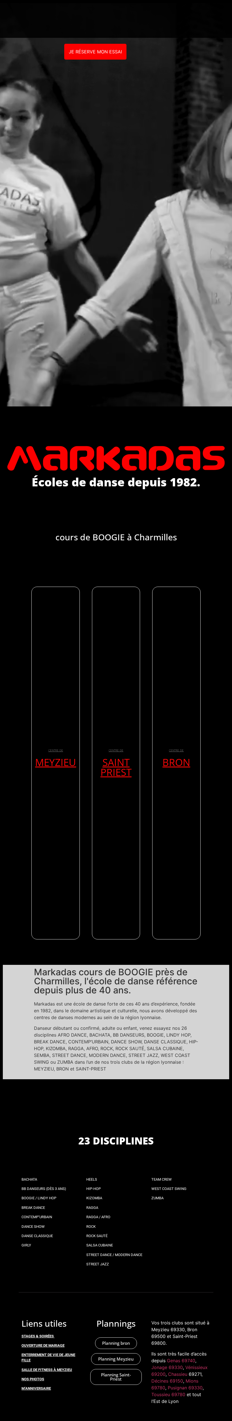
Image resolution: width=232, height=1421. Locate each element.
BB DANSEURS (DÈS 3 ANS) (44, 1189)
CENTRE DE (55, 750)
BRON (176, 762)
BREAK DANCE (33, 1207)
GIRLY (26, 1245)
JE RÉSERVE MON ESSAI (95, 52)
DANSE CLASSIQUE (37, 1236)
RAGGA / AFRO (98, 1217)
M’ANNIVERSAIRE (36, 1388)
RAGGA (92, 1207)
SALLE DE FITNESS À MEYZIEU (47, 1370)
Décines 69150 (167, 1381)
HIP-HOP (93, 1189)
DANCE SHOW (33, 1226)
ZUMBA (157, 1198)
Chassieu (177, 1374)
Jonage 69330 (167, 1367)
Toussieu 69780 (168, 1394)
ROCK (91, 1226)
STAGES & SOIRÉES (38, 1336)
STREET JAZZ (97, 1264)
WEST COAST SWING (168, 1189)
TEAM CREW (161, 1179)
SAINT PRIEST (116, 767)
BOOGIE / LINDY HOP (39, 1198)
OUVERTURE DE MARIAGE (43, 1345)
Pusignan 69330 (185, 1387)
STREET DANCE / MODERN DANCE (114, 1255)
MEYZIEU (55, 762)
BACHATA (29, 1179)
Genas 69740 (181, 1360)
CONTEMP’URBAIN (37, 1217)
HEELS (91, 1179)
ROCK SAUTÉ (97, 1236)
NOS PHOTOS (33, 1379)
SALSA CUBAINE (99, 1245)
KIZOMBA (94, 1198)
